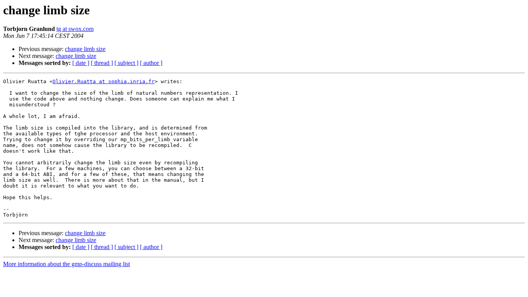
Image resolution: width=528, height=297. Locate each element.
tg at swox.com (75, 29)
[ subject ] (126, 63)
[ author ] (151, 63)
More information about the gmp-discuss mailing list (66, 264)
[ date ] (80, 63)
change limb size (85, 49)
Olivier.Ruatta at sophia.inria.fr (104, 81)
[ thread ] (102, 63)
